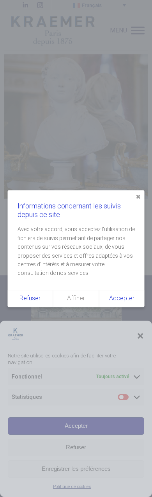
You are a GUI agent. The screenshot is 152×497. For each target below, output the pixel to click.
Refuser (76, 447)
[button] (140, 336)
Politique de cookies (72, 486)
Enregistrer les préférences (76, 468)
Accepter (76, 425)
